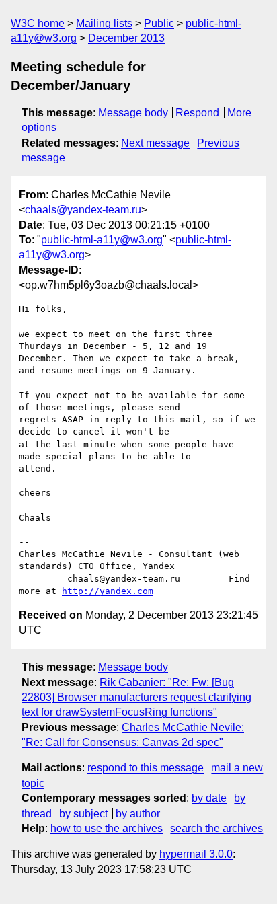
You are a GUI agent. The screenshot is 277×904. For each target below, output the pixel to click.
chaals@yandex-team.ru (83, 209)
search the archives (216, 828)
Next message (155, 143)
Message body (133, 112)
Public (159, 23)
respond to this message (145, 768)
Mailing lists (104, 23)
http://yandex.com (107, 591)
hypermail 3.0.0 (196, 854)
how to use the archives (106, 828)
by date (209, 798)
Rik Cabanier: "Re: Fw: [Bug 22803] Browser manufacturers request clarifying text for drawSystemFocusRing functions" (136, 697)
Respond (197, 112)
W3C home (38, 23)
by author (138, 813)
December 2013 (126, 38)
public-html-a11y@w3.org (102, 240)
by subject (83, 813)
